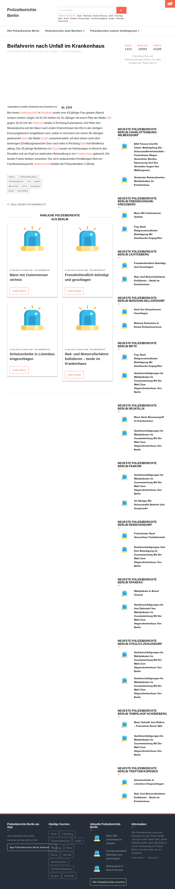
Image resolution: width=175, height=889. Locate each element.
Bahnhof (36, 186)
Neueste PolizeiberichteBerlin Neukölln (137, 407)
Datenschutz (137, 858)
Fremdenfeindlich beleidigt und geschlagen (116, 855)
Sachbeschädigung (99, 18)
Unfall (110, 16)
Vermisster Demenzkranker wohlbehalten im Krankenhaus (149, 181)
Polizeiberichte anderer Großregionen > (114, 30)
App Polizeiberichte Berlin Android (30, 847)
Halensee (38, 122)
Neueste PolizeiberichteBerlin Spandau (137, 581)
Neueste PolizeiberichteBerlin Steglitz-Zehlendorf (140, 642)
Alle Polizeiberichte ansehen (109, 882)
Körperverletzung (100, 16)
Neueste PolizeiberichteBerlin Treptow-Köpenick (138, 770)
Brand (66, 18)
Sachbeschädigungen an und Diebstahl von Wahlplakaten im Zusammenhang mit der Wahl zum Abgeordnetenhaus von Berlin (148, 616)
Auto (25, 138)
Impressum (153, 858)
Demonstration (84, 18)
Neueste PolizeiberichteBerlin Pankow (137, 465)
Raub (79, 16)
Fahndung (87, 16)
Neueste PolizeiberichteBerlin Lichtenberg (137, 253)
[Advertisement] (60, 81)
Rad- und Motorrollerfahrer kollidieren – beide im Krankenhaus (87, 358)
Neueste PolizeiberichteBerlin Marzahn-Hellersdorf (141, 299)
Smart (44, 138)
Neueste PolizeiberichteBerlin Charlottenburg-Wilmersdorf (137, 132)
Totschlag (118, 16)
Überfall (73, 18)
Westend (46, 112)
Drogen (112, 18)
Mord (60, 18)
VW (109, 117)
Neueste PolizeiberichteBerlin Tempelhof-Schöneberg (142, 712)
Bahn (83, 143)
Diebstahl (120, 18)
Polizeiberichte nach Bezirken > (65, 30)
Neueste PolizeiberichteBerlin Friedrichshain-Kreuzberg (137, 201)
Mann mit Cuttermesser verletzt (114, 839)
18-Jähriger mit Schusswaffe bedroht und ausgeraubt (149, 504)
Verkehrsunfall (29, 112)
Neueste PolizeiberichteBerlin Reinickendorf (137, 523)
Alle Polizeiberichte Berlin (23, 30)
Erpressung (63, 21)
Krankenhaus (84, 153)
